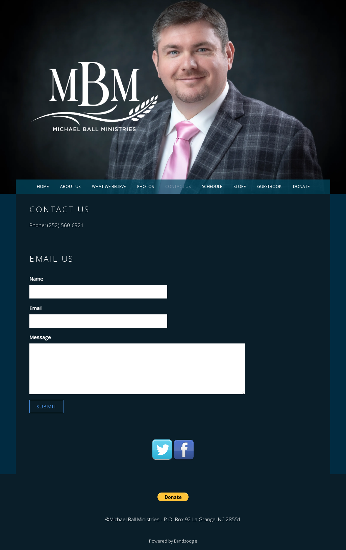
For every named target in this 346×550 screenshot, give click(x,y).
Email (35, 308)
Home (43, 186)
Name (36, 278)
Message (40, 337)
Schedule (212, 186)
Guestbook (269, 186)
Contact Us (178, 186)
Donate (301, 186)
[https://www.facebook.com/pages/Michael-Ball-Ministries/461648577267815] (184, 449)
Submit (46, 406)
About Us (70, 186)
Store (239, 186)
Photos (145, 186)
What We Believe (109, 186)
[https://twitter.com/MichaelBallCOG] (162, 449)
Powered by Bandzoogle (173, 541)
